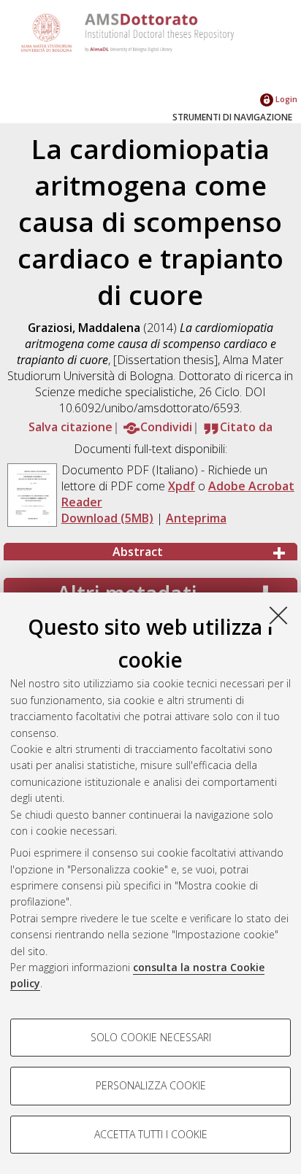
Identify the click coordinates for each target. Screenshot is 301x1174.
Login (285, 98)
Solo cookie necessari (151, 1037)
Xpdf (181, 486)
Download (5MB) (107, 518)
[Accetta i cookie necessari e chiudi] (278, 615)
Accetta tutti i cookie (150, 1134)
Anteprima (196, 518)
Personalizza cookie (151, 1085)
